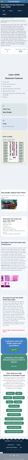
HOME (2, 20)
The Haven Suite (14, 406)
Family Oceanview (18, 397)
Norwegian (6, 20)
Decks (10, 10)
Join (21, 447)
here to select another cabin (15, 270)
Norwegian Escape (14, 20)
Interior (18, 393)
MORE (4, 14)
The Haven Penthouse (14, 414)
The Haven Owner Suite (14, 427)
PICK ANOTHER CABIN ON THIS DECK (13, 162)
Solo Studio (22, 20)
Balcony (9, 402)
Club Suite (17, 402)
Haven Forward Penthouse (14, 410)
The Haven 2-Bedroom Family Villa (14, 423)
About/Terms (11, 444)
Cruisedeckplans (13, 1)
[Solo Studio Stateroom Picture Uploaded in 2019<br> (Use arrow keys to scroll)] (5, 278)
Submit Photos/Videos (11, 447)
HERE (15, 267)
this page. (19, 388)
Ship (4, 10)
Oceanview (7, 397)
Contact (19, 444)
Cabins (19, 10)
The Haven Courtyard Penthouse (14, 418)
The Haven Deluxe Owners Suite (14, 431)
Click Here (14, 349)
